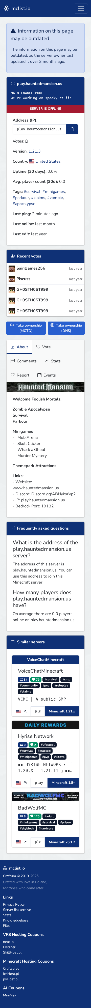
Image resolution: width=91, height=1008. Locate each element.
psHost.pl (10, 979)
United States (47, 161)
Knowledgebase (15, 920)
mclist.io (20, 8)
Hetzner (9, 947)
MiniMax (9, 995)
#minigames (53, 191)
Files (6, 925)
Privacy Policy (14, 904)
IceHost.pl (11, 973)
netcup (8, 941)
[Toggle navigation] (81, 9)
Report (22, 375)
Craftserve (11, 968)
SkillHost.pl (12, 952)
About (22, 347)
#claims (38, 197)
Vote (46, 347)
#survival (32, 191)
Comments (26, 361)
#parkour (21, 197)
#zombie (55, 197)
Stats (55, 361)
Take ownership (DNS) (68, 328)
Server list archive (17, 909)
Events (49, 375)
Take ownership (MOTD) (28, 328)
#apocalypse (24, 204)
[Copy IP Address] (72, 129)
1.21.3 (35, 151)
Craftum (9, 876)
